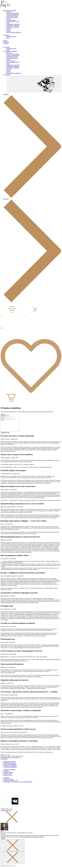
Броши (8, 29)
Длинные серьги (11, 20)
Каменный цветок (11, 36)
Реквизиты (6, 777)
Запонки (9, 31)
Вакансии (6, 771)
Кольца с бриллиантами (13, 13)
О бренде (6, 43)
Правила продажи (8, 779)
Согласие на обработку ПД (11, 780)
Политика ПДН (8, 773)
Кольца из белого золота (13, 21)
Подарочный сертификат (10, 767)
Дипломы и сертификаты (10, 765)
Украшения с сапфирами (13, 27)
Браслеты (9, 11)
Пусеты (9, 18)
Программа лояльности (10, 762)
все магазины (4, 759)
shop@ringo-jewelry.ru (6, 757)
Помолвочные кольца (12, 16)
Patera (8, 37)
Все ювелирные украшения (14, 32)
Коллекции (7, 74)
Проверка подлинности (10, 761)
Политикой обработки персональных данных (32, 837)
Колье (8, 22)
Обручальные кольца (12, 17)
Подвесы (9, 28)
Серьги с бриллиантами (13, 14)
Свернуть (3, 414)
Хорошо (3, 838)
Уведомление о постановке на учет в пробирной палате (18, 781)
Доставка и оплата (8, 772)
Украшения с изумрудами (13, 24)
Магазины (6, 42)
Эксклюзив (6, 35)
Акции (5, 40)
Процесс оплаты (8, 775)
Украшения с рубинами (13, 25)
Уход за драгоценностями (10, 764)
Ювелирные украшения (10, 10)
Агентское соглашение (9, 769)
